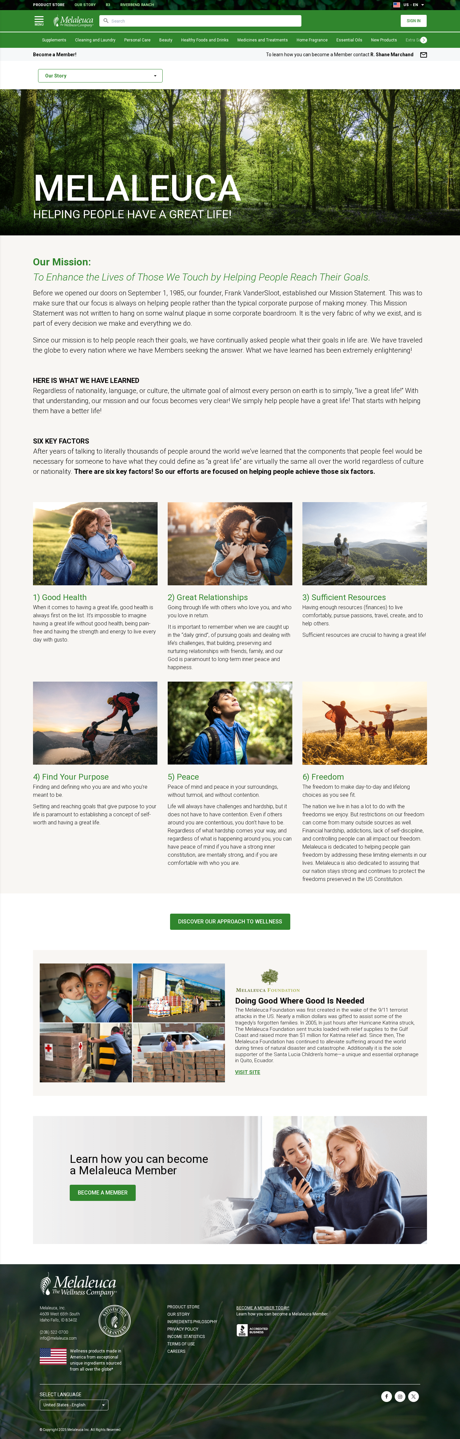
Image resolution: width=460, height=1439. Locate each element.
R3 (108, 5)
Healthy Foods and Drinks (205, 40)
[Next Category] (423, 40)
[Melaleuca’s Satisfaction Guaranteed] (115, 1321)
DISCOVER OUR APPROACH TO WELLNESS (230, 921)
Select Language (60, 1394)
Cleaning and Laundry (95, 40)
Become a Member (103, 1192)
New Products (384, 40)
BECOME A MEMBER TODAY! (262, 1308)
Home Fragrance (312, 40)
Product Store (48, 5)
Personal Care (137, 40)
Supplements (54, 40)
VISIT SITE (247, 1072)
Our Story (85, 5)
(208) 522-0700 (54, 1332)
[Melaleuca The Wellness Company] (230, 1284)
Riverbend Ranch (137, 5)
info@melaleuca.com (58, 1338)
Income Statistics (186, 1337)
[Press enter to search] (106, 21)
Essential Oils (349, 40)
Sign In (414, 21)
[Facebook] (386, 1396)
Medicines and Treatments (262, 40)
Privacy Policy (182, 1329)
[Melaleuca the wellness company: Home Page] (73, 20)
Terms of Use (181, 1344)
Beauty (165, 40)
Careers (176, 1351)
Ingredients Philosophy (192, 1322)
